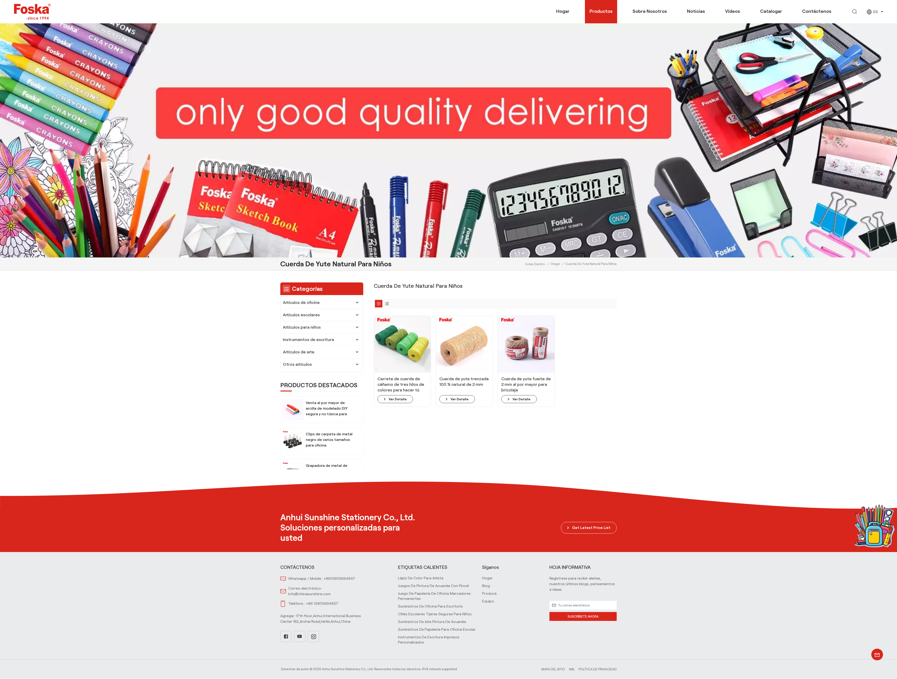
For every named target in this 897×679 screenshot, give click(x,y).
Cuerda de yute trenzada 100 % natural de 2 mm (464, 381)
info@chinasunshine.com (309, 594)
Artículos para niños (302, 327)
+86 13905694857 (322, 603)
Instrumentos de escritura (308, 339)
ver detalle (398, 399)
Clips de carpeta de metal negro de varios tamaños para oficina (329, 439)
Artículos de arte (298, 352)
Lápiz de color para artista (420, 578)
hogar (487, 578)
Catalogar (771, 11)
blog (486, 586)
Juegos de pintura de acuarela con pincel (433, 586)
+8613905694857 (339, 578)
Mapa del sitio (553, 669)
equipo (488, 601)
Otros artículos (297, 364)
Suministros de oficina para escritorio (430, 606)
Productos (601, 11)
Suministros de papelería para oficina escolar (437, 629)
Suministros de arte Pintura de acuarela (432, 622)
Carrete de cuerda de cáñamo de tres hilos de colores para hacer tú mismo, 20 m (400, 384)
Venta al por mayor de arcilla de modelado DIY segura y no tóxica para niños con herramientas (327, 409)
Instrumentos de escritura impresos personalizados (428, 639)
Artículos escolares (301, 315)
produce (489, 593)
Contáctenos (816, 11)
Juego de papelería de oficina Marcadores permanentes (434, 596)
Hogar (563, 11)
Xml (572, 669)
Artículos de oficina (301, 302)
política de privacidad (598, 669)
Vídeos (732, 11)
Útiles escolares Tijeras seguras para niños (435, 614)
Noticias (696, 11)
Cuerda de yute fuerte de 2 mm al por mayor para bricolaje (526, 384)
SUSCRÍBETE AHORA (583, 616)
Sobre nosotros (650, 11)
